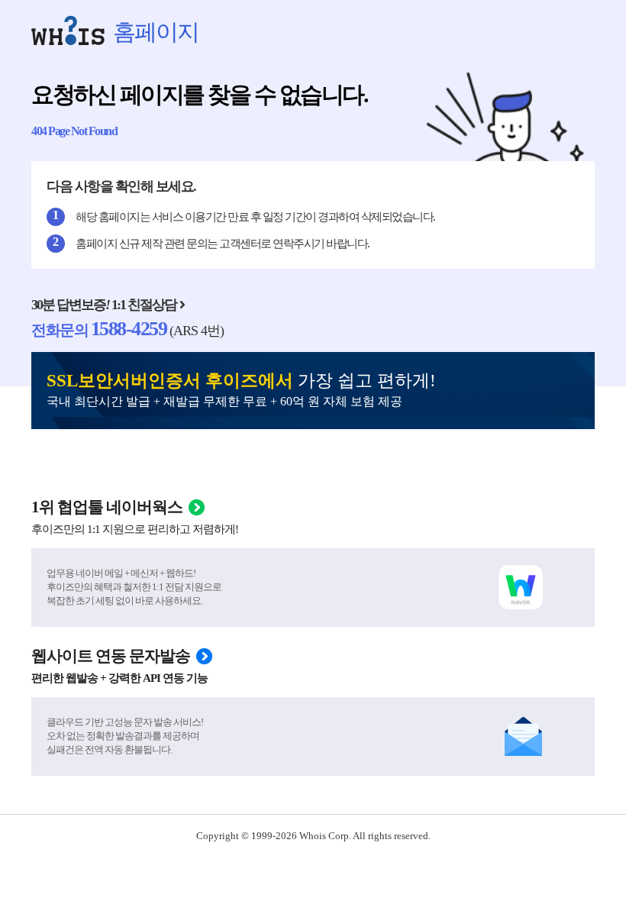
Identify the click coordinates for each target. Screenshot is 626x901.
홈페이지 (155, 31)
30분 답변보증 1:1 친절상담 (103, 304)
